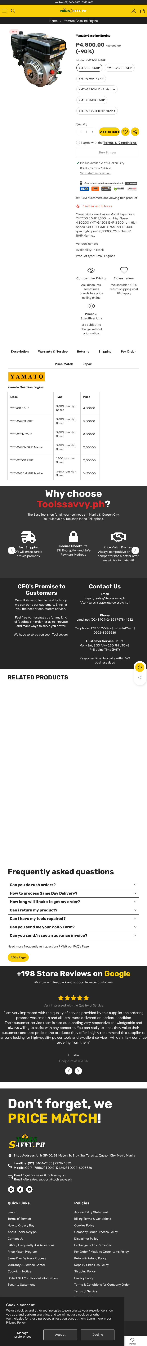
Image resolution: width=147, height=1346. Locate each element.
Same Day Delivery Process (27, 1258)
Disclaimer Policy (86, 1239)
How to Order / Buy (21, 1225)
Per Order (128, 351)
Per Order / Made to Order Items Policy (101, 1252)
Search (12, 1212)
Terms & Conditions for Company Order (102, 1285)
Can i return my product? (33, 910)
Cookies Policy (84, 1225)
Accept (60, 1335)
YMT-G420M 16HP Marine (97, 89)
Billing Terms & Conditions (92, 1219)
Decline (97, 1335)
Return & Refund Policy (90, 1258)
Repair (87, 364)
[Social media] (139, 677)
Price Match (64, 364)
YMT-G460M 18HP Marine (97, 110)
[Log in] (133, 11)
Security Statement (21, 1285)
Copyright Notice (19, 1271)
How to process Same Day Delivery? (43, 893)
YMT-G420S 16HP (119, 68)
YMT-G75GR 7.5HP (92, 100)
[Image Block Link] (107, 186)
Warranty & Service (53, 351)
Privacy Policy (16, 1323)
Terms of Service (19, 1219)
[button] (142, 11)
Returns (83, 351)
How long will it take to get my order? (45, 901)
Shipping (105, 351)
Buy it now (108, 152)
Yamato (92, 244)
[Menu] (4, 11)
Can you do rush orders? (33, 885)
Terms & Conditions (120, 143)
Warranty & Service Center (26, 1265)
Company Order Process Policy (96, 1232)
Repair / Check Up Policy (91, 1265)
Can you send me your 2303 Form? (42, 927)
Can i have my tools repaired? (38, 918)
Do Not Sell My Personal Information (33, 1278)
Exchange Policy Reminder (92, 1245)
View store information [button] (95, 173)
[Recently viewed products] (139, 667)
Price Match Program (22, 1252)
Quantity (81, 124)
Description (20, 351)
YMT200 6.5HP (89, 68)
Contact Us (15, 1239)
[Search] (13, 11)
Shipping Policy (85, 1271)
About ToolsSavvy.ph (22, 1232)
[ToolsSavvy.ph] (73, 11)
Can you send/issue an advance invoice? (48, 935)
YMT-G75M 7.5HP (91, 78)
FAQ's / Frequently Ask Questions (31, 1245)
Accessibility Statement (91, 1212)
